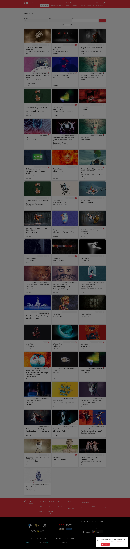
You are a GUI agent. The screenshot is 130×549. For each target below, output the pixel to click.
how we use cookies (119, 541)
